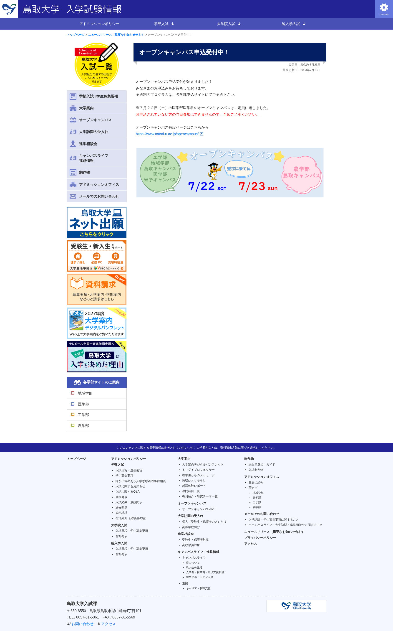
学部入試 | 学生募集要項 (98, 96)
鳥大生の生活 (194, 567)
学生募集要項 (124, 475)
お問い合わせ (82, 624)
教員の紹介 (256, 482)
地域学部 (85, 393)
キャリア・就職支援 (198, 588)
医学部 (83, 404)
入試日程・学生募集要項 (132, 530)
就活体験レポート (194, 485)
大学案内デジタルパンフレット (203, 464)
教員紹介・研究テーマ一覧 (200, 496)
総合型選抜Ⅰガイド (262, 464)
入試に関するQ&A (128, 491)
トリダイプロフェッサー (198, 469)
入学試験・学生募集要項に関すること (274, 519)
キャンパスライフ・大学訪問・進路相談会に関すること (285, 525)
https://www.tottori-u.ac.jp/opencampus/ (167, 134)
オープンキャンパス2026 (198, 509)
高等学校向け (191, 527)
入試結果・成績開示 (129, 502)
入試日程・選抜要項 (129, 470)
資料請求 (121, 512)
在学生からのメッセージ (198, 475)
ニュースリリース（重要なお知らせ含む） (116, 34)
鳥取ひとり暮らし (194, 480)
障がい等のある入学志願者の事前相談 (141, 481)
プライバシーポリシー (260, 537)
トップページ (76, 34)
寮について (193, 562)
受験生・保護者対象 (195, 539)
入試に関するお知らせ (130, 486)
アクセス (250, 543)
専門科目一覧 (191, 491)
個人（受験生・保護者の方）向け (204, 521)
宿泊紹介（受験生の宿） (132, 518)
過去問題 (121, 507)
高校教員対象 (191, 545)
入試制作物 (256, 469)
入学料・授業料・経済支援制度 (205, 572)
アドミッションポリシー (99, 24)
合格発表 (121, 497)
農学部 (83, 426)
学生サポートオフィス (199, 576)
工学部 (83, 415)
